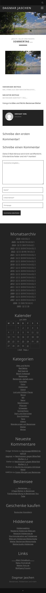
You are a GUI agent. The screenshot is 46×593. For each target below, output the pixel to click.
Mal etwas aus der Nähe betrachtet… (19, 90)
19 (37, 337)
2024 (14, 245)
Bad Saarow (23, 371)
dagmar (18, 117)
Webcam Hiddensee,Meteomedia (23, 539)
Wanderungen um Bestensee (23, 424)
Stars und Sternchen (23, 413)
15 (18, 337)
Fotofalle (23, 381)
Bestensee (30, 103)
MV (23, 397)
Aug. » (25, 349)
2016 (12, 271)
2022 (13, 251)
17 (28, 337)
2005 (19, 306)
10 (20, 242)
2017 (12, 267)
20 (9, 341)
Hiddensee (23, 387)
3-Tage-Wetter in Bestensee (23, 491)
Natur (23, 400)
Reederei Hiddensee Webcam (23, 531)
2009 (12, 293)
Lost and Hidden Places (23, 392)
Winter (23, 429)
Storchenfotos (23, 416)
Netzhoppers (23, 403)
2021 (12, 255)
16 (23, 337)
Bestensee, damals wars (23, 379)
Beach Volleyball (23, 373)
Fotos (23, 384)
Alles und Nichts (26, 39)
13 (9, 337)
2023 (12, 248)
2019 (12, 261)
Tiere (23, 419)
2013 (12, 280)
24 (28, 341)
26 (37, 341)
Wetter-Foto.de (23, 565)
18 (33, 337)
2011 (12, 287)
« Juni (20, 349)
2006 (15, 303)
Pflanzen (23, 405)
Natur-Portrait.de (23, 563)
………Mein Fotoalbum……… (23, 560)
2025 (14, 242)
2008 (12, 296)
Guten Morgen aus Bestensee (27, 472)
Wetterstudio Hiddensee (23, 544)
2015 (12, 274)
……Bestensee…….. (23, 488)
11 (21, 245)
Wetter (38, 103)
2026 (18, 238)
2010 (12, 290)
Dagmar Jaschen (17, 8)
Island (23, 389)
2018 (12, 264)
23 (23, 341)
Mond (23, 395)
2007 (12, 300)
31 (28, 346)
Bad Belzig (23, 368)
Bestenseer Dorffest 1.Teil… (15, 98)
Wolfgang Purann (23, 568)
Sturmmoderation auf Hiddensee (23, 536)
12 (18, 242)
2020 (12, 258)
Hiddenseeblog (23, 528)
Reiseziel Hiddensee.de (23, 533)
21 (13, 341)
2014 (12, 277)
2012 (12, 284)
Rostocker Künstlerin (23, 512)
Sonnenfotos (23, 411)
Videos (23, 421)
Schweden (23, 408)
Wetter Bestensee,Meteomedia (23, 541)
